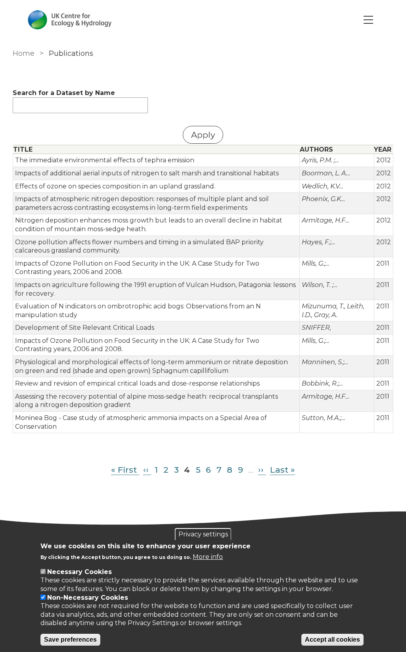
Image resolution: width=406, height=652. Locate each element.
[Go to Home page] (70, 20)
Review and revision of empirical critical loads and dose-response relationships (137, 383)
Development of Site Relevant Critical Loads (84, 327)
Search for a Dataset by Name (64, 93)
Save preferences (70, 639)
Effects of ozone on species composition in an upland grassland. (115, 186)
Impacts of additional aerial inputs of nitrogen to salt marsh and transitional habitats (147, 173)
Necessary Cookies (79, 572)
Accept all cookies (332, 639)
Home (23, 53)
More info (208, 557)
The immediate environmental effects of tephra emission (104, 160)
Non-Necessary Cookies (87, 597)
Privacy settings (203, 534)
